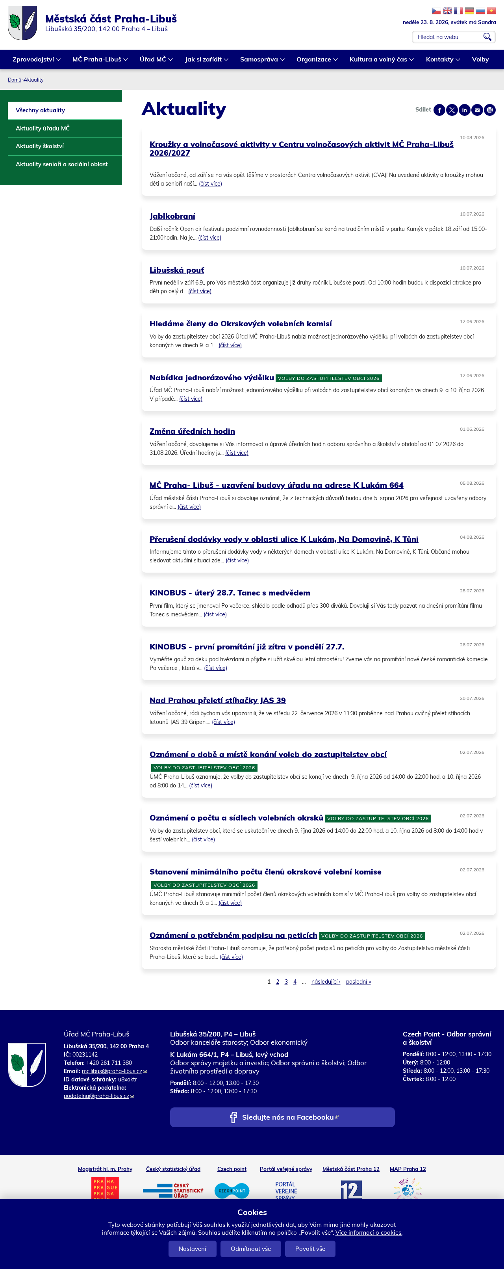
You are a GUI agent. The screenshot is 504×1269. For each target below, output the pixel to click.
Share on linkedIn (465, 110)
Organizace (311, 60)
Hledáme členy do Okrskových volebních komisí (241, 323)
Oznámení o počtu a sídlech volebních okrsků (236, 817)
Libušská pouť (177, 270)
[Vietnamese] (491, 10)
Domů (14, 79)
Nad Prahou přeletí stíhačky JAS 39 (218, 700)
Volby (480, 59)
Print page (490, 110)
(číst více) (210, 183)
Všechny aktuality (40, 110)
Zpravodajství (31, 60)
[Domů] (26, 23)
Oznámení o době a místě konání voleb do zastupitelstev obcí (268, 754)
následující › (326, 981)
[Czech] (436, 10)
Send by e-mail (477, 110)
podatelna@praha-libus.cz (99, 1096)
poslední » (358, 981)
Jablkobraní (172, 216)
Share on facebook (439, 110)
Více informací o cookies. (368, 1232)
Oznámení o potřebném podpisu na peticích (233, 935)
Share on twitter (452, 110)
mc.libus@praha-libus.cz (114, 1071)
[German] (469, 10)
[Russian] (480, 10)
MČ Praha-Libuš (94, 60)
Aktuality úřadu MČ (43, 128)
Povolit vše (310, 1248)
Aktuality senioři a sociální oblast (62, 164)
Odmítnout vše (251, 1248)
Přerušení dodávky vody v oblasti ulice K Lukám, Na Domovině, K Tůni (284, 539)
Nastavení (192, 1248)
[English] (447, 10)
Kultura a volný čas (376, 60)
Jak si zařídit (201, 60)
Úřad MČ (150, 60)
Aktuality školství (40, 146)
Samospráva (256, 60)
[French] (458, 10)
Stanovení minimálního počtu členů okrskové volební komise (266, 871)
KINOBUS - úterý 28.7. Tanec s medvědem (230, 592)
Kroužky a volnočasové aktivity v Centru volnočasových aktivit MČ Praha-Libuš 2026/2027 (302, 148)
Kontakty (437, 60)
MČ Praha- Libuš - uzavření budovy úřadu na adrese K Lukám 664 (277, 485)
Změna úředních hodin (192, 431)
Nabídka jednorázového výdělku (212, 377)
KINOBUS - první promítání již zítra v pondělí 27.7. (247, 646)
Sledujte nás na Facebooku (290, 1118)
